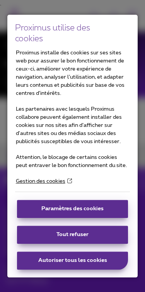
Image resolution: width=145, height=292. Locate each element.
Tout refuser (72, 234)
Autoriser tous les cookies (72, 260)
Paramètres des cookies (72, 208)
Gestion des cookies (40, 181)
